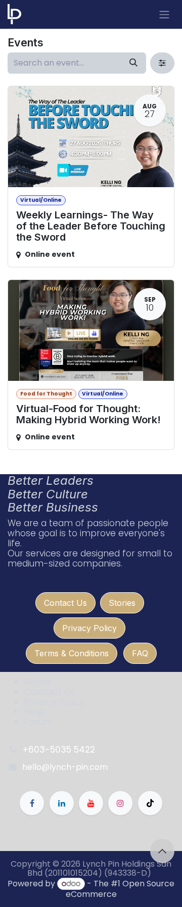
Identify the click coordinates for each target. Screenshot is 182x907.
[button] (162, 851)
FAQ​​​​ (140, 653)
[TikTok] (150, 803)
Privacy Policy (89, 628)
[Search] (133, 63)
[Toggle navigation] (164, 14)
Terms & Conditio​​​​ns (71, 653)
